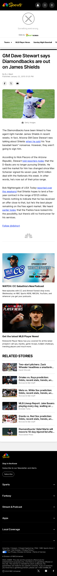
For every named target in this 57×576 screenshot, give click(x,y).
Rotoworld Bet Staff (27, 383)
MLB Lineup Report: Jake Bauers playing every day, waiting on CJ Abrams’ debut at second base (36, 404)
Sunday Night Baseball (42, 42)
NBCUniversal (17, 556)
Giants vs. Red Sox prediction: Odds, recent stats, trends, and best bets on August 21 (36, 417)
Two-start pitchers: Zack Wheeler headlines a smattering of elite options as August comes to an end (36, 366)
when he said (33, 141)
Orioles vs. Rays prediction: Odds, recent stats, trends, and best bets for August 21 (36, 378)
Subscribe (8, 474)
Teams (7, 42)
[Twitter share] (11, 83)
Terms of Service (39, 552)
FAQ (36, 548)
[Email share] (17, 83)
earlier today (9, 210)
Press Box (6, 550)
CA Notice (27, 552)
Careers (14, 548)
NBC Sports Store (46, 548)
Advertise (6, 548)
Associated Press (26, 435)
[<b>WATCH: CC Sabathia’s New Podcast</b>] (28, 267)
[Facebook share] (4, 83)
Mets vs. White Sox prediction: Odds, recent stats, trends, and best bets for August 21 (36, 391)
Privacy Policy (27, 550)
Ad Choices (16, 550)
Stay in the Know (9, 463)
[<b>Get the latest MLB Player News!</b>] (28, 318)
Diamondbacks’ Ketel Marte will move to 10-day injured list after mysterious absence (36, 430)
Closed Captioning (26, 548)
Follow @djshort (11, 225)
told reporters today (33, 161)
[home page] (12, 5)
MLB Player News (22, 42)
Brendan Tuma (24, 409)
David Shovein (24, 370)
